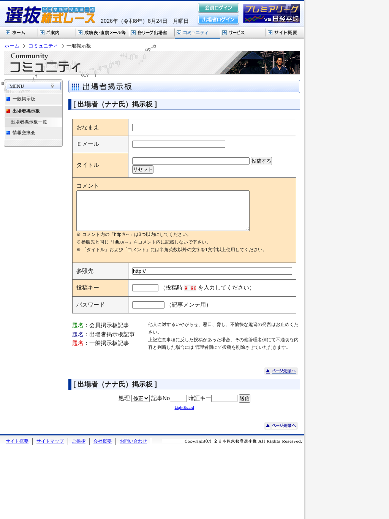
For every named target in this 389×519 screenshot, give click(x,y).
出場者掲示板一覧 (29, 122)
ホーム (19, 33)
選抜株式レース (102, 33)
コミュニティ (197, 33)
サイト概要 (285, 33)
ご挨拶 (78, 441)
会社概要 (102, 441)
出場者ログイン (218, 19)
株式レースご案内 (57, 33)
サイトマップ (50, 441)
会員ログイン (218, 8)
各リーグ (152, 33)
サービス (243, 33)
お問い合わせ (133, 441)
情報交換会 (24, 132)
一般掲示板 (24, 98)
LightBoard (184, 407)
